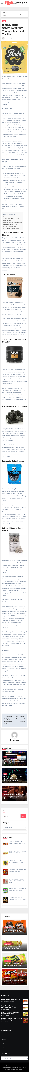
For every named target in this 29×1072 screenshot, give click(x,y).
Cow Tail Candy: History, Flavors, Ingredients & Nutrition (14, 931)
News (3, 1043)
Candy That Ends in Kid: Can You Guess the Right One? (13, 964)
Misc (4, 21)
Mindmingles (20, 1067)
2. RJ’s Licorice (7, 220)
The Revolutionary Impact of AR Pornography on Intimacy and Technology (13, 796)
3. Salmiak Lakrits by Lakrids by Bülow (12, 222)
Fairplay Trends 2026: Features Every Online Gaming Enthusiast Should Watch (13, 761)
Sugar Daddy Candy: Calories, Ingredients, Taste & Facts (13, 947)
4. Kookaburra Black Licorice (10, 224)
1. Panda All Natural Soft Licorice (11, 218)
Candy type (7, 927)
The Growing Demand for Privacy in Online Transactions (14, 777)
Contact (4, 1039)
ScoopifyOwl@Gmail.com (17, 1069)
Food (3, 1047)
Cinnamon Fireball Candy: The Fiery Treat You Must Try (13, 981)
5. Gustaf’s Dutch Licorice (9, 226)
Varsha (8, 38)
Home (3, 1035)
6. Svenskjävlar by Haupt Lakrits (11, 228)
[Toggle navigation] (2, 3)
